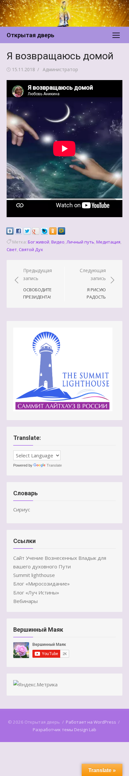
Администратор (60, 69)
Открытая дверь (30, 35)
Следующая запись (93, 283)
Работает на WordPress (91, 722)
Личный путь (80, 242)
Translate (54, 465)
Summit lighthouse (34, 575)
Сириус (21, 509)
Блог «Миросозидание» (41, 583)
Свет (12, 249)
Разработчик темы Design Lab (64, 730)
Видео (57, 242)
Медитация (108, 242)
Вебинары (25, 601)
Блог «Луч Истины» (36, 592)
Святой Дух (31, 249)
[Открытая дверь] (64, 13)
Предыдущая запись (37, 283)
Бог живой (38, 242)
